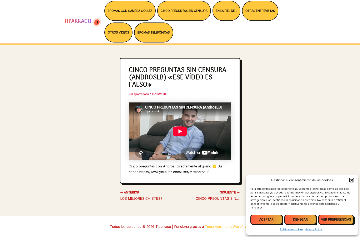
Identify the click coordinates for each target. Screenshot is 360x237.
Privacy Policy (313, 229)
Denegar (300, 219)
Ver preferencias (336, 219)
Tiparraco (78, 21)
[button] (352, 180)
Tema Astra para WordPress (227, 227)
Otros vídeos (118, 32)
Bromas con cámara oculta (130, 10)
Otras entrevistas (260, 10)
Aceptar (266, 219)
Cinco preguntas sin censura (184, 10)
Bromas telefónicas (154, 32)
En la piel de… (226, 10)
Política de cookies (291, 229)
